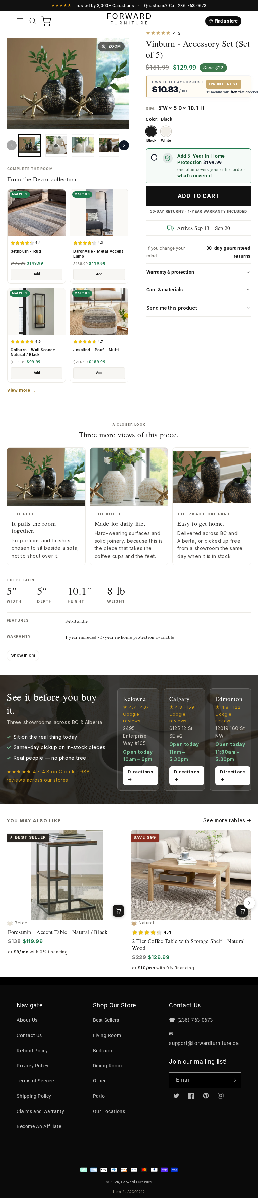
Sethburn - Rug (26, 251)
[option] (151, 134)
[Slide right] (124, 145)
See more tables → (227, 820)
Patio (99, 1096)
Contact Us (29, 1035)
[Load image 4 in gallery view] (83, 145)
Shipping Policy (34, 1096)
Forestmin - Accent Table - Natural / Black (58, 932)
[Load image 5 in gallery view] (110, 145)
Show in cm (23, 655)
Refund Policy (32, 1050)
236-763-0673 (192, 5)
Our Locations (109, 1111)
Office (100, 1080)
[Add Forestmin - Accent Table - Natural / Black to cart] (118, 911)
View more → (21, 390)
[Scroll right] (249, 903)
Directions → (140, 775)
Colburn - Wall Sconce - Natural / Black (34, 352)
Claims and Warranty (40, 1111)
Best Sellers (106, 1020)
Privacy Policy (32, 1065)
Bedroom (103, 1050)
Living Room (107, 1035)
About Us (27, 1020)
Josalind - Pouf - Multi (96, 350)
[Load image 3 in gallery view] (56, 145)
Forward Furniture (136, 1182)
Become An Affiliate (39, 1126)
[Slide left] (12, 145)
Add (37, 274)
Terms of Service (35, 1080)
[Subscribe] (233, 1080)
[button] (20, 21)
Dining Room (107, 1065)
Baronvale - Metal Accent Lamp (98, 254)
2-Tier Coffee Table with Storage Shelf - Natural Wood (188, 944)
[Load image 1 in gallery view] (29, 145)
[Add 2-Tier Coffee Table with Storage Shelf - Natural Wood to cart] (242, 911)
